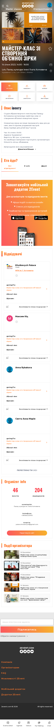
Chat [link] (49, 726)
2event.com (6, 707)
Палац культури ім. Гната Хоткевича (27, 506)
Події (18, 545)
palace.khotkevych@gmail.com (27, 524)
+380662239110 (27, 515)
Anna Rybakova (23, 367)
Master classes (14, 9)
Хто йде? (11, 160)
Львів (17, 267)
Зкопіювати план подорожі (32, 307)
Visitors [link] (28, 726)
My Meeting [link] (39, 726)
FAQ (3, 673)
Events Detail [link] (8, 726)
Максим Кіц (21, 316)
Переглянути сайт (27, 533)
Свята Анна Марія (25, 419)
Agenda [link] (19, 726)
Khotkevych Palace (25, 265)
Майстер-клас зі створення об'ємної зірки (24, 289)
